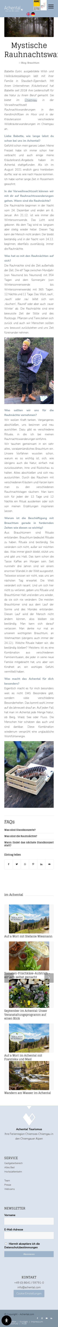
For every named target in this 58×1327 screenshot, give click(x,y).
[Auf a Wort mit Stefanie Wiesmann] (29, 919)
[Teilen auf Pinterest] (33, 864)
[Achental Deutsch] (33, 15)
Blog (23, 62)
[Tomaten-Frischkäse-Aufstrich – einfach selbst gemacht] (29, 955)
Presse (7, 1184)
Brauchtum (33, 62)
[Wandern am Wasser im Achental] (29, 1075)
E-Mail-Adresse (13, 1229)
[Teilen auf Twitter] (17, 864)
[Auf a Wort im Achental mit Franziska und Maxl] (29, 1038)
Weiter (49, 978)
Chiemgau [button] (31, 100)
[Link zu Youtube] (46, 1318)
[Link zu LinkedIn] (51, 1318)
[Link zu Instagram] (42, 1318)
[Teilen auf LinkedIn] (41, 864)
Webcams (9, 1189)
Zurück (9, 978)
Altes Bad (9, 1167)
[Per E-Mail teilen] (49, 864)
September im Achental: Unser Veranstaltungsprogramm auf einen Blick (25, 1014)
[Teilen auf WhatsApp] (25, 864)
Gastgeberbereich (13, 1163)
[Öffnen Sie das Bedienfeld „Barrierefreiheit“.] (6, 1320)
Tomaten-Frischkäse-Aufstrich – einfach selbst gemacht (27, 975)
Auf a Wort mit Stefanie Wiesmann (28, 936)
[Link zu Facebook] (37, 1318)
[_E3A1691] (29, 26)
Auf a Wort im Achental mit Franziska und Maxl (23, 1057)
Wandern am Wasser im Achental (27, 1093)
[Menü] (49, 6)
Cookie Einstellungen (29, 1293)
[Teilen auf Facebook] (8, 864)
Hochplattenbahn (13, 1171)
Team (7, 1180)
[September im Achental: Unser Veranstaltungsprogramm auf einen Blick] (29, 993)
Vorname (9, 1215)
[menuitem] (36, 1322)
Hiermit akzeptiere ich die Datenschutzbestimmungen (22, 1245)
